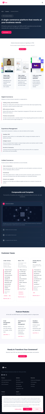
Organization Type (19, 388)
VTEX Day (33, 386)
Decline (37, 409)
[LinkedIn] (2, 374)
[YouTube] (4, 374)
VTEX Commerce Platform (6, 380)
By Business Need (19, 382)
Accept (27, 409)
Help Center (18, 394)
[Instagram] (6, 374)
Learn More (21, 49)
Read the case (6, 298)
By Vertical (18, 380)
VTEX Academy (34, 382)
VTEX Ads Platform (5, 382)
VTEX (2, 11)
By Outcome (18, 384)
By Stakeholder (19, 386)
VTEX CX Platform (4, 384)
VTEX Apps (33, 384)
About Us (3, 394)
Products (7, 11)
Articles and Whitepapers (35, 380)
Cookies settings (18, 409)
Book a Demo (22, 356)
